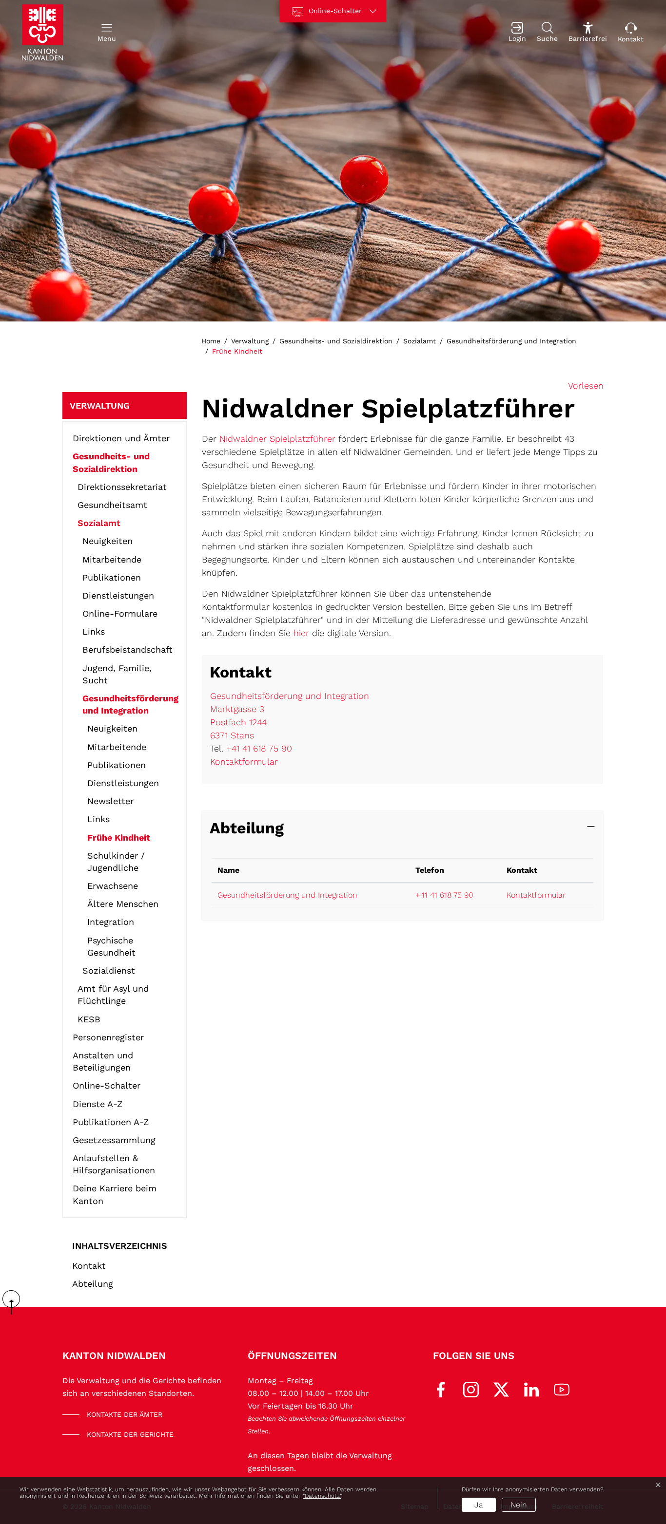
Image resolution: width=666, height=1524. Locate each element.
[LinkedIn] (531, 1389)
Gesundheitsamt (112, 505)
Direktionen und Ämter (121, 438)
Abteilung (92, 1284)
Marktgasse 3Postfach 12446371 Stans (238, 722)
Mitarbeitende (111, 559)
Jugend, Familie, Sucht (117, 674)
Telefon (429, 870)
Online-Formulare (119, 613)
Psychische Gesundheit (111, 946)
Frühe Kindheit (118, 839)
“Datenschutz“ (322, 1495)
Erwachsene (112, 886)
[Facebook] (441, 1389)
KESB (89, 1019)
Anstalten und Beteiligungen (103, 1061)
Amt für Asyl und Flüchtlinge (113, 994)
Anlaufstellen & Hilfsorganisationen (114, 1164)
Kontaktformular (244, 761)
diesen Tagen (284, 1455)
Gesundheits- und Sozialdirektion (111, 462)
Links (93, 631)
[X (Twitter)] (501, 1389)
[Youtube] (561, 1389)
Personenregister (108, 1037)
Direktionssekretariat (122, 487)
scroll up (14, 1302)
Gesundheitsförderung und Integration (130, 704)
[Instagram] (471, 1389)
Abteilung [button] (247, 828)
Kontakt (89, 1266)
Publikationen (111, 577)
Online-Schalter (106, 1085)
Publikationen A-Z (111, 1122)
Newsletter (110, 801)
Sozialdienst (108, 970)
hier (301, 633)
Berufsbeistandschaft (127, 649)
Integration (110, 922)
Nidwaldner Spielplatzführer (277, 438)
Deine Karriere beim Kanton (115, 1194)
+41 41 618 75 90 (259, 748)
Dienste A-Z (97, 1104)
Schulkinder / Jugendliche (116, 861)
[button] (107, 32)
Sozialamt (99, 523)
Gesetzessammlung (114, 1140)
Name (228, 870)
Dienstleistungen (118, 595)
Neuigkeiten (107, 541)
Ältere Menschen (122, 904)
